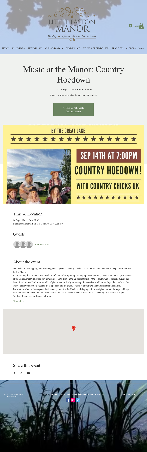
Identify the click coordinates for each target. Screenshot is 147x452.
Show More (18, 300)
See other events (73, 111)
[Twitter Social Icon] (78, 400)
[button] (141, 26)
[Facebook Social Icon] (68, 400)
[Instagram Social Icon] (73, 400)
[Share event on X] (21, 373)
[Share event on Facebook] (14, 373)
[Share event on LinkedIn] (28, 373)
